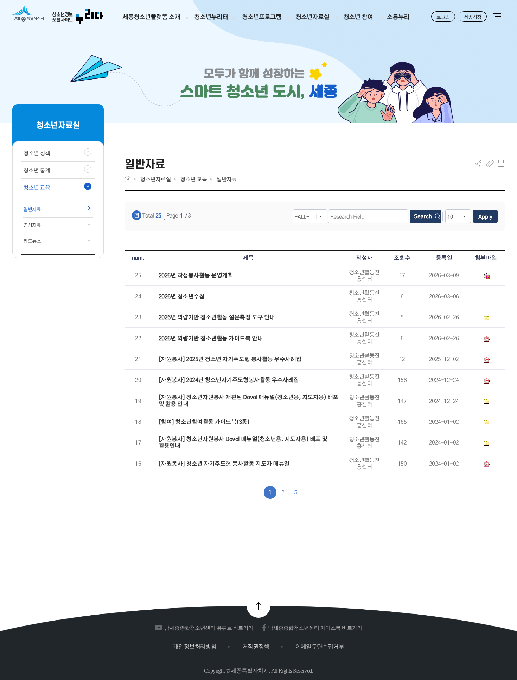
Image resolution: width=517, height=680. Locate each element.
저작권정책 (255, 646)
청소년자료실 (155, 179)
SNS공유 (478, 163)
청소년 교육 (193, 179)
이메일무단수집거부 (319, 646)
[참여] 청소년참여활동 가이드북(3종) (204, 421)
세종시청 (472, 16)
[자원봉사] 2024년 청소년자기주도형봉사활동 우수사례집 (229, 380)
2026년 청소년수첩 (182, 296)
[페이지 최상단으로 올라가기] (258, 606)
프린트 (501, 163)
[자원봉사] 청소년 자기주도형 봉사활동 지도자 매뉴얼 (224, 463)
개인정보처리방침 (194, 646)
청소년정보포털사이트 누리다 (57, 15)
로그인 (443, 16)
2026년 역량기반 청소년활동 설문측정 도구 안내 (217, 317)
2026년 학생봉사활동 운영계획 (196, 275)
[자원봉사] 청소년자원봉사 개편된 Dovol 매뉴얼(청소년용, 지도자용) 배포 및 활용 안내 (248, 400)
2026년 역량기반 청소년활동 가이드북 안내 (211, 338)
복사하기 (490, 163)
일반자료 (226, 179)
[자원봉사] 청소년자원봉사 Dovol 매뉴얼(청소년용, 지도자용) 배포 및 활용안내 (243, 442)
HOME (127, 179)
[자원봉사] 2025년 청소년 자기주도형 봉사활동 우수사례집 (230, 359)
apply (485, 216)
